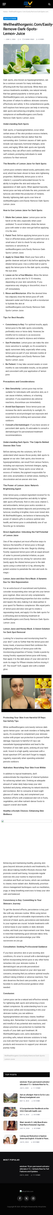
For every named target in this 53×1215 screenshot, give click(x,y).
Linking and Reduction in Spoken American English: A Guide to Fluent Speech (34, 1138)
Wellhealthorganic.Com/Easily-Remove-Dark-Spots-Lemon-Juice (25, 1057)
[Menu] (4, 4)
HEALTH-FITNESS (10, 18)
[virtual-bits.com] (28, 4)
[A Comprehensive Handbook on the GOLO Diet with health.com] (10, 1112)
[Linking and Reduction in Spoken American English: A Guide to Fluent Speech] (10, 1139)
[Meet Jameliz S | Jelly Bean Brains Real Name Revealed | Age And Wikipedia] (10, 1125)
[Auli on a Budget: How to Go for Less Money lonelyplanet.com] (10, 1098)
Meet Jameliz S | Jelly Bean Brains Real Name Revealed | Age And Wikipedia (33, 1124)
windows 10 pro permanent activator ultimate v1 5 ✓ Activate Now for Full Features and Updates (35, 1084)
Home (5, 12)
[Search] (49, 4)
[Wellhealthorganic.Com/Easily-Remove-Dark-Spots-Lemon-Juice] (26, 59)
